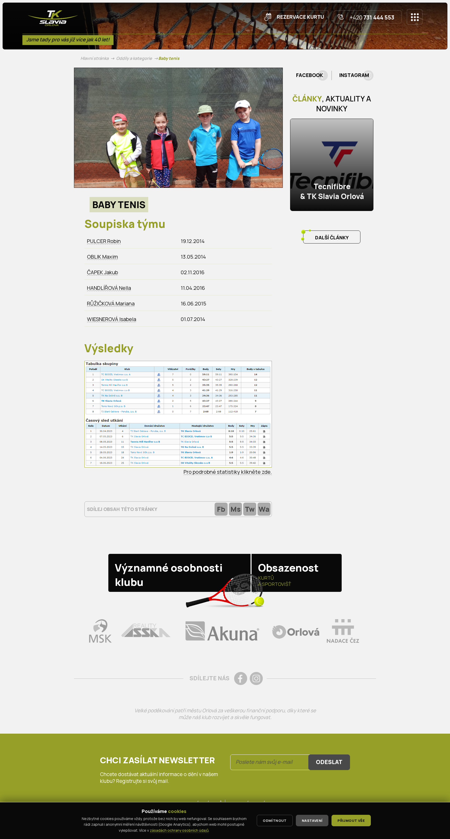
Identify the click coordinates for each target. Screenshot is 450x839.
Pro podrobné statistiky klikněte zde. (228, 471)
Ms (235, 509)
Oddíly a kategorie (134, 58)
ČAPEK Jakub (102, 272)
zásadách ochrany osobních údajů (179, 830)
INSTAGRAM (354, 75)
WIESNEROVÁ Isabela (111, 319)
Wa (264, 509)
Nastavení (312, 820)
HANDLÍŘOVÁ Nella (109, 287)
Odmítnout (275, 820)
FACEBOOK (309, 75)
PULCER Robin (104, 241)
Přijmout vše (351, 820)
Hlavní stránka (94, 58)
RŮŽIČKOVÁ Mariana (111, 303)
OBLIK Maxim (102, 256)
